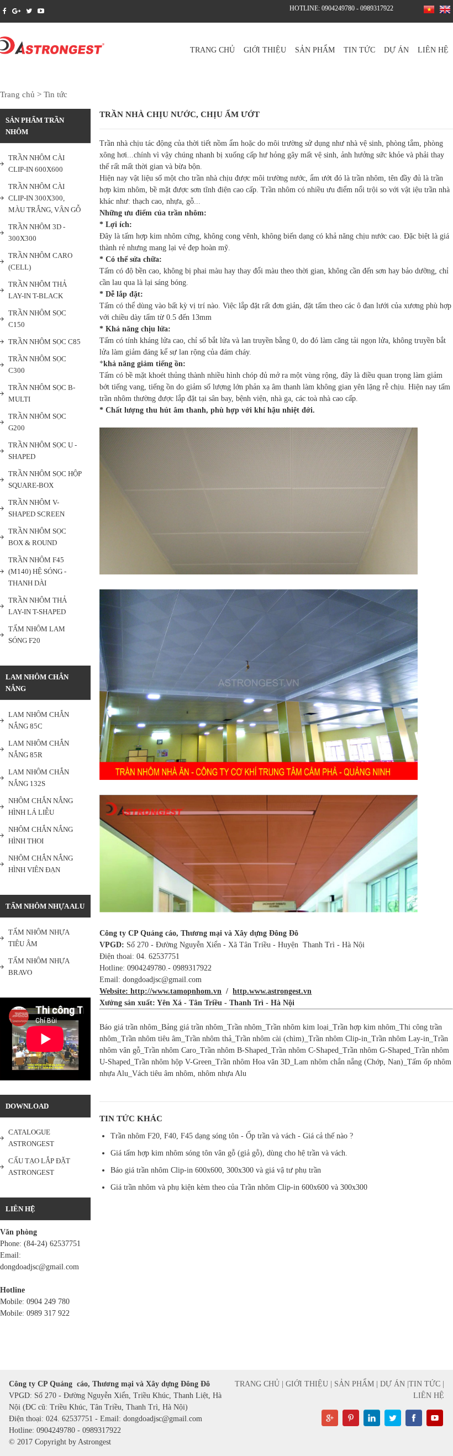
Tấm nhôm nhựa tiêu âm (39, 938)
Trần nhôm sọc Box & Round (37, 537)
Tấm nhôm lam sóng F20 (36, 635)
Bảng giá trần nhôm (192, 1027)
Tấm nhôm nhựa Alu (45, 906)
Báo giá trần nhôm (128, 1027)
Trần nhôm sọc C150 (37, 319)
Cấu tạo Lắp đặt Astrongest (39, 1167)
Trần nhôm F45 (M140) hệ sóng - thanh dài (37, 571)
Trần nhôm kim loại (297, 1027)
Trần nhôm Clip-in (337, 1039)
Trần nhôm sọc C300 (37, 364)
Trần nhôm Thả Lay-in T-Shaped (37, 606)
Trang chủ (212, 50)
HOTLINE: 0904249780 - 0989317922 (341, 8)
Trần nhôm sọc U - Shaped (42, 451)
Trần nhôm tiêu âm (151, 1039)
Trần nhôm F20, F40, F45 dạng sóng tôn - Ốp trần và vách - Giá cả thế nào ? (231, 1136)
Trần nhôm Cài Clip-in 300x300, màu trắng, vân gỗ (44, 198)
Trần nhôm (244, 1027)
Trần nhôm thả (208, 1039)
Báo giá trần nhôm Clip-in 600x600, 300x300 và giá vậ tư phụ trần (215, 1170)
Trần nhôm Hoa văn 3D (252, 1062)
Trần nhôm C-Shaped (305, 1050)
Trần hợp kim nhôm (364, 1027)
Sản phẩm (315, 50)
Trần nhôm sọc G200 (37, 422)
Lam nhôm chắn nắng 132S (38, 778)
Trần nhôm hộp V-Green (173, 1062)
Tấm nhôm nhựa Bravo (39, 967)
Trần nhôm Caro (170, 1050)
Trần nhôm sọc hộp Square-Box (45, 479)
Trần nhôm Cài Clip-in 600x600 (36, 163)
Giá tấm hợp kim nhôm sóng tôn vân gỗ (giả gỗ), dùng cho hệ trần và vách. (228, 1153)
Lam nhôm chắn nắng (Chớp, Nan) (348, 1062)
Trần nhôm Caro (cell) (40, 261)
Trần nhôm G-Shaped (376, 1050)
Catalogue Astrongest (31, 1138)
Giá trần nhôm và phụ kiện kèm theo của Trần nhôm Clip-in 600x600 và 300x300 (238, 1187)
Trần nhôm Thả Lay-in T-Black (37, 290)
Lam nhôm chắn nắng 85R (38, 749)
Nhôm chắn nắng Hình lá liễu (40, 806)
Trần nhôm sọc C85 (44, 341)
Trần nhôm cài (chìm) (269, 1039)
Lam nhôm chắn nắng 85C (38, 720)
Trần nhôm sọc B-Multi (41, 393)
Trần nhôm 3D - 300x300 (36, 232)
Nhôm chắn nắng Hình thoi (40, 835)
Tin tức (359, 50)
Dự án (396, 50)
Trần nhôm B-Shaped (233, 1050)
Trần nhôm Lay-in (400, 1039)
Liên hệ (433, 50)
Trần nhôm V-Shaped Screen (36, 508)
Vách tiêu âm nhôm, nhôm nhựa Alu (189, 1073)
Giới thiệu (265, 50)
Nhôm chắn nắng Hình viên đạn (40, 864)
